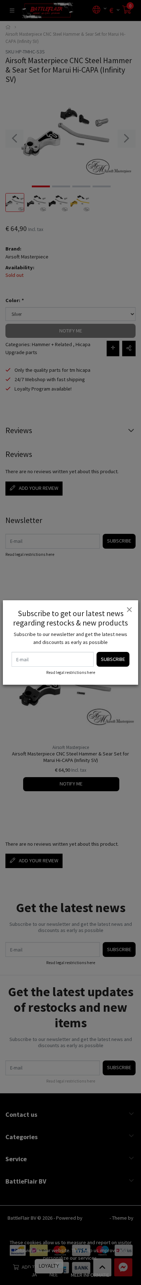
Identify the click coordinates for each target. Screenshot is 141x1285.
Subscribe (113, 659)
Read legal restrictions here (70, 672)
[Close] (129, 609)
